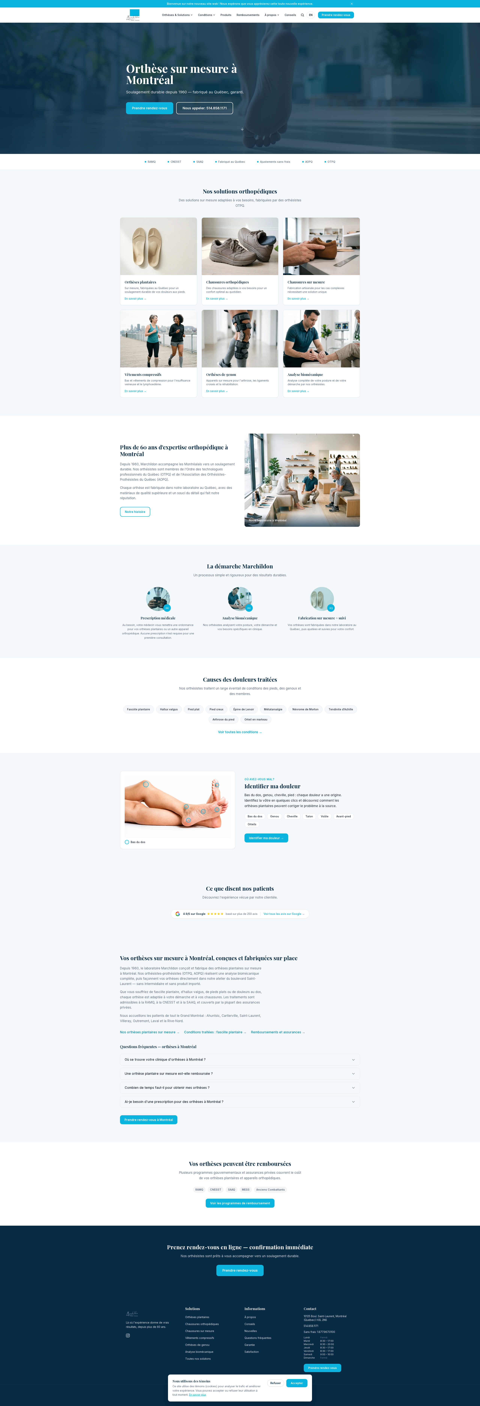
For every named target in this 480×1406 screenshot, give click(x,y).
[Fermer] (352, 3)
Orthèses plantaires (197, 1317)
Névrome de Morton (305, 709)
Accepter (297, 1383)
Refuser (275, 1383)
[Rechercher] (302, 15)
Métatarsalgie (273, 709)
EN (311, 14)
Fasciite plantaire (138, 709)
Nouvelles (250, 1331)
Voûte (324, 816)
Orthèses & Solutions (176, 14)
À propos (270, 14)
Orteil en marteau (255, 719)
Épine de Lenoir (243, 709)
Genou (274, 816)
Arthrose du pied (223, 719)
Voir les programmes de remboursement (240, 1203)
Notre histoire (135, 512)
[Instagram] (128, 1335)
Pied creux (216, 709)
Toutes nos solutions (198, 1358)
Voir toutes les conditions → (240, 732)
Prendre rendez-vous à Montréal (148, 1120)
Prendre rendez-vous (336, 14)
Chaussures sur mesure (199, 1331)
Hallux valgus (169, 709)
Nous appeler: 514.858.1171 (205, 108)
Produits (225, 14)
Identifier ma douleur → (266, 838)
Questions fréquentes (257, 1337)
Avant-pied (343, 816)
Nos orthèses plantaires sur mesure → (150, 1032)
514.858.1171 (311, 1325)
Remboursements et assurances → (278, 1032)
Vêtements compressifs (199, 1337)
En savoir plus (197, 1394)
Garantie (249, 1344)
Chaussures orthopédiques (202, 1324)
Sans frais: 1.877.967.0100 (319, 1331)
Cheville (292, 816)
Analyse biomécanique (199, 1351)
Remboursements (248, 14)
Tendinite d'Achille (341, 709)
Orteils (252, 824)
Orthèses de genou (197, 1344)
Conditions (205, 14)
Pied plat (194, 709)
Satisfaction (251, 1351)
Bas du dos (255, 816)
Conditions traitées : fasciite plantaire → (215, 1032)
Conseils (290, 14)
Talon (309, 816)
